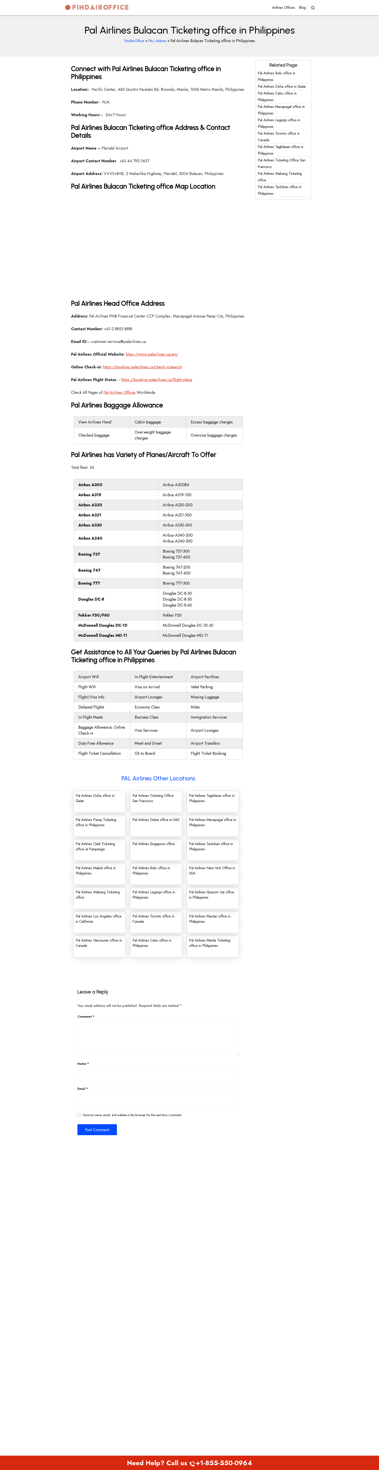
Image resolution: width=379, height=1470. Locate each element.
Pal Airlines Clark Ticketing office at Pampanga (95, 846)
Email (82, 1088)
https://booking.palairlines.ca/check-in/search (142, 367)
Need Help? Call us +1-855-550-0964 (189, 1463)
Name (83, 1063)
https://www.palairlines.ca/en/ (152, 354)
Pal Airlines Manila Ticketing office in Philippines (209, 943)
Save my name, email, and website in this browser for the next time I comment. (132, 1115)
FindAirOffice (134, 40)
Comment (85, 1016)
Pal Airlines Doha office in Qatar (282, 86)
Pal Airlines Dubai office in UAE (155, 819)
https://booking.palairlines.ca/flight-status (156, 380)
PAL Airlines (157, 40)
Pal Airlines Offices (120, 392)
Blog (302, 7)
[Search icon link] (312, 7)
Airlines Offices (283, 7)
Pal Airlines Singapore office (153, 843)
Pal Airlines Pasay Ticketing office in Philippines (96, 822)
